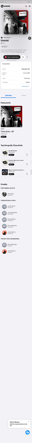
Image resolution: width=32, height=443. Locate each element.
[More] (27, 155)
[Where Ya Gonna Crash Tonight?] (4, 172)
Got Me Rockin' (13, 151)
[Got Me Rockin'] (4, 152)
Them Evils (12, 152)
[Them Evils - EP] (11, 122)
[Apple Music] (3, 137)
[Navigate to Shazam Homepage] (5, 6)
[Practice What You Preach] (4, 162)
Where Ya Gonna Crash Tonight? (18, 170)
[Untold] (29, 38)
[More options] (27, 57)
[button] (30, 1)
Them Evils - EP (20, 52)
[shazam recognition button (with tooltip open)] (28, 432)
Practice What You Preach (16, 160)
